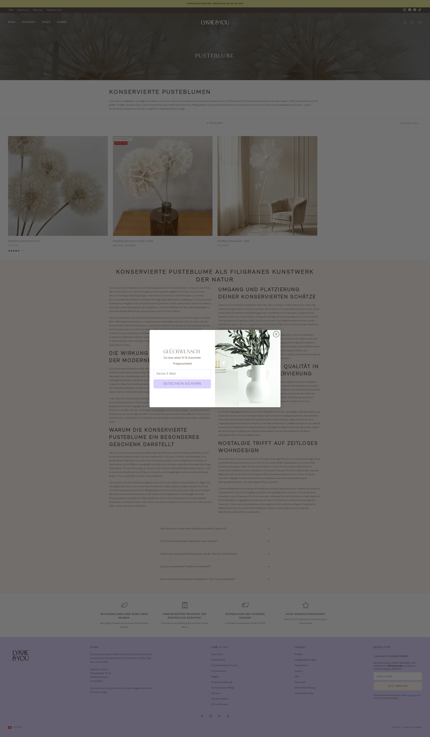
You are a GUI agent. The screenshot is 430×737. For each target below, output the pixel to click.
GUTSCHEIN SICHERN (182, 384)
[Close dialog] (276, 334)
